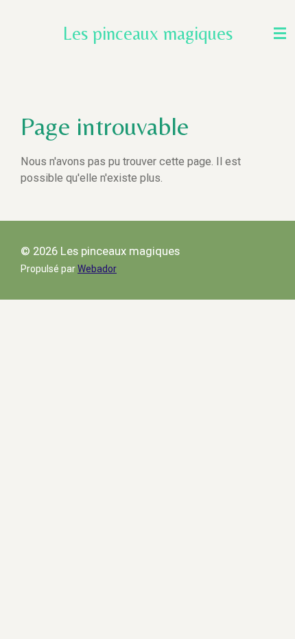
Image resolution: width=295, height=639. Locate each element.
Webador (97, 268)
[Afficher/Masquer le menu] (280, 33)
